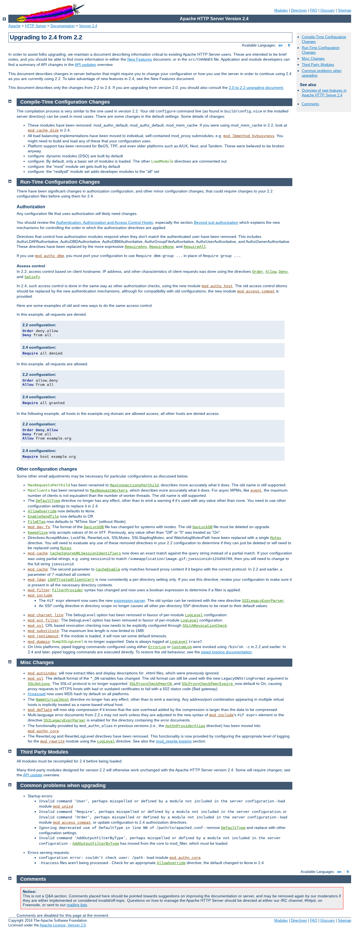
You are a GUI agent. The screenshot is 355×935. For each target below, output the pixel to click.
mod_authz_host (217, 286)
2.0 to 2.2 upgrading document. (256, 87)
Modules (281, 10)
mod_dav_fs (39, 527)
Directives (299, 10)
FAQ (313, 10)
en (280, 45)
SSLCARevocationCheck (204, 625)
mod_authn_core (43, 731)
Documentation (62, 26)
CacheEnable (108, 569)
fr (289, 45)
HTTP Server (35, 26)
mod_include (40, 595)
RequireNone (161, 247)
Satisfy (32, 277)
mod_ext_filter (43, 620)
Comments (310, 104)
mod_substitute (43, 631)
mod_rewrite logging (174, 741)
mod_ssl (35, 625)
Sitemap (344, 10)
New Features (139, 59)
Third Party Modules (318, 65)
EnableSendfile (43, 516)
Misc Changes (313, 58)
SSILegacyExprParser (263, 600)
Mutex (275, 538)
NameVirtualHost (52, 699)
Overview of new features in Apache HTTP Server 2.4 (324, 92)
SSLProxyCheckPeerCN (152, 684)
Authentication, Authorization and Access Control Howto (104, 222)
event (256, 490)
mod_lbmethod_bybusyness (248, 136)
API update (32, 775)
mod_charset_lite (45, 615)
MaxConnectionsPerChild (134, 485)
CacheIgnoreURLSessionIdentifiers (85, 553)
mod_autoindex (42, 673)
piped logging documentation (226, 652)
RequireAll (195, 247)
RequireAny (136, 247)
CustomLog (182, 647)
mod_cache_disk (43, 130)
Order (257, 271)
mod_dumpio (39, 641)
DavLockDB (94, 527)
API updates (85, 64)
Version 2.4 (88, 26)
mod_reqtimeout (43, 636)
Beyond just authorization (216, 222)
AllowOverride (42, 511)
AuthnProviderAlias (185, 726)
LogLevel (194, 615)
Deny (283, 271)
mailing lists (77, 905)
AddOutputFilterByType (95, 843)
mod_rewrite (52, 741)
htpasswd (36, 694)
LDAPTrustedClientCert (71, 579)
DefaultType (48, 501)
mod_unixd (63, 806)
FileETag (36, 522)
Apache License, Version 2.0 (63, 925)
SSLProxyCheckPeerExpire (208, 684)
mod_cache (38, 553)
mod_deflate (40, 710)
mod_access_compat (256, 291)
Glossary (327, 10)
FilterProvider (67, 590)
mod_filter (39, 590)
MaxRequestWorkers (109, 490)
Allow (271, 271)
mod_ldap (36, 579)
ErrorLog (157, 647)
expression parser (129, 600)
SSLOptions (39, 684)
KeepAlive (38, 532)
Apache (14, 26)
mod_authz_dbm (49, 256)
